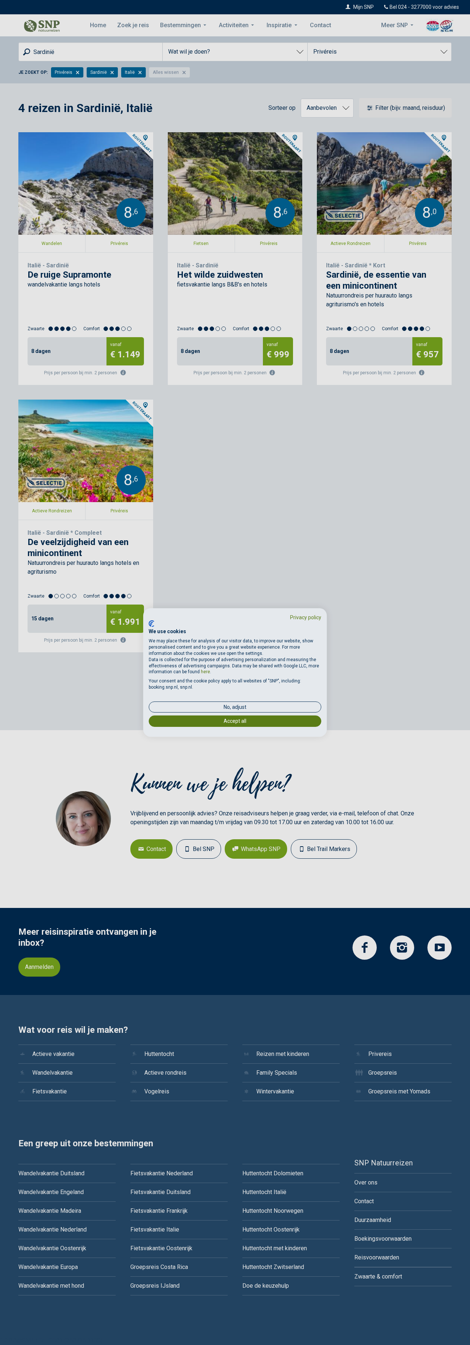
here (205, 671)
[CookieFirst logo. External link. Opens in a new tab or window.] (151, 623)
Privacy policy (305, 617)
